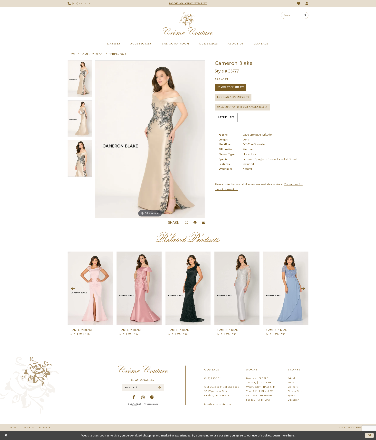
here (291, 435)
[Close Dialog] (5, 435)
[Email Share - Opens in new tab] (203, 223)
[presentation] (90, 288)
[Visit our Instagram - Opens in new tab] (143, 397)
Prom (291, 382)
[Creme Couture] (188, 23)
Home (72, 54)
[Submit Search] (305, 15)
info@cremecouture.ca (218, 404)
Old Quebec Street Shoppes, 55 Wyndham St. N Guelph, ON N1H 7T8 (222, 391)
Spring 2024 (117, 54)
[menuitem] (79, 3)
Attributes (226, 117)
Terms (26, 427)
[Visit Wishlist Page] (299, 3)
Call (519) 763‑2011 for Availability (242, 107)
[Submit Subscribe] (159, 387)
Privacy (15, 427)
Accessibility (41, 427)
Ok (370, 435)
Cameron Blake (92, 54)
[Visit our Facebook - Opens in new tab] (134, 397)
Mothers (293, 387)
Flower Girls (295, 391)
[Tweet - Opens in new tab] (186, 223)
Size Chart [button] (221, 79)
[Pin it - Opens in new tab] (195, 223)
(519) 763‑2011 (212, 378)
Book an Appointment (233, 97)
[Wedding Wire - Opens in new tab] (151, 404)
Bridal (291, 378)
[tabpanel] (80, 80)
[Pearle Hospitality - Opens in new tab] (134, 404)
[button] (307, 3)
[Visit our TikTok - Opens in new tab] (152, 397)
